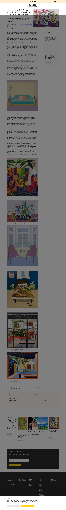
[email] (12, 28)
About (40, 479)
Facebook (30, 484)
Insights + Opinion (21, 479)
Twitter (30, 485)
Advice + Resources (22, 481)
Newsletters (41, 491)
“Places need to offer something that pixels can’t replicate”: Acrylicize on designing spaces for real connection (51, 57)
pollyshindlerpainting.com (13, 398)
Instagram (31, 479)
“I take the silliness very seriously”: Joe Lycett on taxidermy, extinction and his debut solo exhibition (50, 63)
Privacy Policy (41, 485)
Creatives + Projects (22, 480)
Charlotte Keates (14, 48)
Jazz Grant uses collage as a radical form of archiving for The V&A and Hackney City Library (51, 45)
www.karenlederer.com (13, 396)
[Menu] (57, 5)
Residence (52, 479)
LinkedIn (30, 481)
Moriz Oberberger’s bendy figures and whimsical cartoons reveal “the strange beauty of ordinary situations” (51, 39)
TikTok (30, 480)
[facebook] (7, 28)
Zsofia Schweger (26, 48)
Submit (40, 480)
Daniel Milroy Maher (13, 24)
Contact (40, 481)
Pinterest (30, 486)
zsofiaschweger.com (12, 400)
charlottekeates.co (12, 402)
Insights (40, 490)
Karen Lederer (19, 48)
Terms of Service (42, 486)
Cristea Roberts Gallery (22, 154)
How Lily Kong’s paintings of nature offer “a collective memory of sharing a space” (51, 50)
